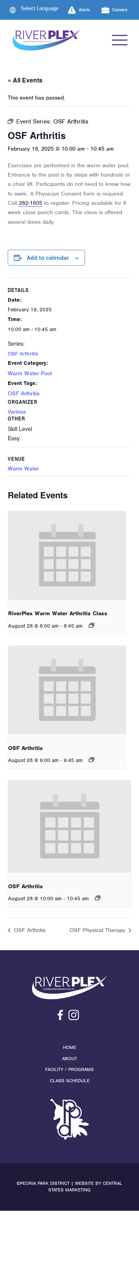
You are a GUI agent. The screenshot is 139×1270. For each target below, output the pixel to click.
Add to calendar (48, 257)
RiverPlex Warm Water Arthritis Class (57, 613)
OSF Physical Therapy (98, 930)
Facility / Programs (69, 1069)
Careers (119, 10)
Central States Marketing (85, 1186)
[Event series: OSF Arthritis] (91, 759)
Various (17, 411)
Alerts (84, 10)
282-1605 (30, 202)
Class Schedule (70, 1081)
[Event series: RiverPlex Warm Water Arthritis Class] (91, 625)
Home (69, 1047)
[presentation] (67, 555)
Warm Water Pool (30, 373)
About (69, 1058)
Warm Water (23, 468)
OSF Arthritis (23, 353)
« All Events (25, 80)
